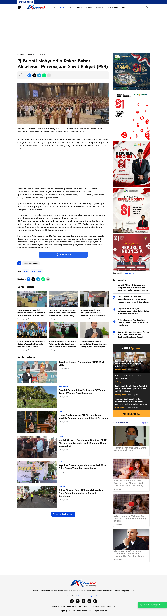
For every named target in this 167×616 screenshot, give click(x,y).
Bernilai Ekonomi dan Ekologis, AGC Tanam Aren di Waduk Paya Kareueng (82, 392)
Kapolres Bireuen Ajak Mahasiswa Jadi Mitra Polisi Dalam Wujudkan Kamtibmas (82, 467)
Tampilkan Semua (31, 263)
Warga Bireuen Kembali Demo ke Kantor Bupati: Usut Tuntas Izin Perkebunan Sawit (31, 313)
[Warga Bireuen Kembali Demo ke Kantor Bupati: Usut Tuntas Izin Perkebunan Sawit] (32, 299)
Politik (125, 7)
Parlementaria (112, 7)
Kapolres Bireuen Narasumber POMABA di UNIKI (81, 363)
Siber (63, 606)
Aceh (61, 7)
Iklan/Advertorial (74, 606)
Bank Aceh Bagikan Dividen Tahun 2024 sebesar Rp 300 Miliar (128, 363)
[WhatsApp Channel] (95, 601)
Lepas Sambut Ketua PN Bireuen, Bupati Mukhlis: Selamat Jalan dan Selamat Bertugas (83, 417)
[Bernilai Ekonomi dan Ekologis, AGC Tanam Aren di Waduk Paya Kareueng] (37, 397)
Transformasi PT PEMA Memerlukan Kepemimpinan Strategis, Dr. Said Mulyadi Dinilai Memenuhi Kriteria (93, 344)
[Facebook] (29, 75)
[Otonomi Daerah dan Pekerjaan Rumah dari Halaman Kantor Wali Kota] (94, 299)
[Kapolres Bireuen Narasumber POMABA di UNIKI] (37, 372)
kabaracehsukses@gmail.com (88, 596)
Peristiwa (62, 487)
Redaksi (55, 606)
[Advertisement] (83, 32)
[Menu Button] (19, 7)
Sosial (61, 437)
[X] (34, 75)
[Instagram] (72, 601)
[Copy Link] (49, 75)
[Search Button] (147, 7)
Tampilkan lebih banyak (63, 514)
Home (53, 7)
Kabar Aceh (129, 273)
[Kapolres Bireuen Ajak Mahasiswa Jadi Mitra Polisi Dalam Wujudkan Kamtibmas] (37, 472)
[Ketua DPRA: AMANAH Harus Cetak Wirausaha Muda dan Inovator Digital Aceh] (32, 330)
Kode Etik (87, 606)
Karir (103, 606)
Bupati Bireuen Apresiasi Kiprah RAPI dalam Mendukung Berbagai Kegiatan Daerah (133, 334)
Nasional (99, 7)
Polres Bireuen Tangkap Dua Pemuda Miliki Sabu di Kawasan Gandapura (133, 323)
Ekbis (70, 7)
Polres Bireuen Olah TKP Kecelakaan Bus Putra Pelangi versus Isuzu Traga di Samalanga (81, 493)
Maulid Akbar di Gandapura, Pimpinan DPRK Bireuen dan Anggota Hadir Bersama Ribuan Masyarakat (83, 443)
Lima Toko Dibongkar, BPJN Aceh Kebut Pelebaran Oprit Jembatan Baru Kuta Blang (62, 313)
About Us (111, 606)
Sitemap (96, 606)
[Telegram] (39, 75)
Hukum (79, 7)
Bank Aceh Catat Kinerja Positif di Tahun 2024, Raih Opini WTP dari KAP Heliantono (131, 388)
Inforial (89, 7)
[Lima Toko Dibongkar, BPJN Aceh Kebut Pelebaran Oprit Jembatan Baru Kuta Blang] (63, 299)
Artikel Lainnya (131, 413)
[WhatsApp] (44, 75)
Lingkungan (63, 387)
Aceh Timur (36, 271)
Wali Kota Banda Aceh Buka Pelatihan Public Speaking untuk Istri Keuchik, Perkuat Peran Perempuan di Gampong (62, 344)
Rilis (60, 462)
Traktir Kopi (65, 254)
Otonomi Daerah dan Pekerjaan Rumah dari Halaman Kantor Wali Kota (92, 313)
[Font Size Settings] (21, 75)
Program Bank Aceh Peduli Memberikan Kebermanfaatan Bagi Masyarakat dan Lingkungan (131, 401)
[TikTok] (83, 601)
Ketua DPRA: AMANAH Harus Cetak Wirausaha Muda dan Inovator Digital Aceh (31, 344)
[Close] (163, 605)
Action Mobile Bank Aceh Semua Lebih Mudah (130, 377)
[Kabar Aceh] (36, 8)
